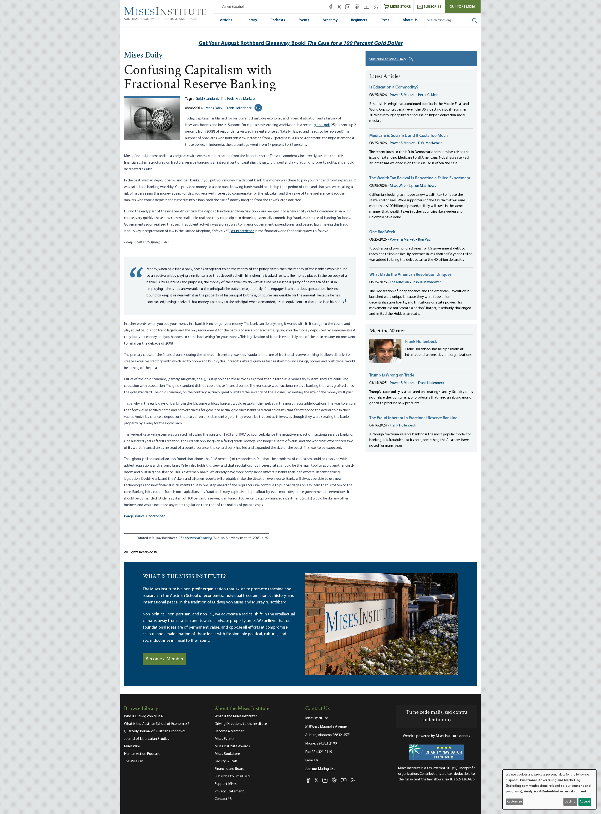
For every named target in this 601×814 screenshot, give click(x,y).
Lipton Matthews (422, 186)
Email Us (311, 760)
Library (251, 20)
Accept (585, 801)
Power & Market (402, 95)
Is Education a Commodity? (394, 87)
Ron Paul (424, 240)
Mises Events (224, 739)
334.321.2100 (326, 743)
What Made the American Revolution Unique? (410, 275)
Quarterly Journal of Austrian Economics (154, 731)
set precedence (242, 231)
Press (385, 20)
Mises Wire (398, 186)
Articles (226, 20)
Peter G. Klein (428, 95)
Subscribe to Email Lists (232, 776)
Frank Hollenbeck (238, 108)
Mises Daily (143, 56)
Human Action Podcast (142, 754)
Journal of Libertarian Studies (146, 739)
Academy (330, 20)
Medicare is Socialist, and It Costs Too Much (408, 136)
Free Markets (245, 99)
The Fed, (227, 99)
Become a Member (165, 659)
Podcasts (277, 20)
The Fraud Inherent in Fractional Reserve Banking (413, 418)
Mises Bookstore (227, 754)
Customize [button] (514, 801)
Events (303, 20)
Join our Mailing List (320, 769)
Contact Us (223, 799)
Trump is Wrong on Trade (391, 375)
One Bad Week (382, 232)
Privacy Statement (229, 791)
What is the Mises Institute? (236, 716)
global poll (322, 125)
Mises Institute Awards (232, 746)
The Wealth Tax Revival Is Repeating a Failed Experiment (419, 178)
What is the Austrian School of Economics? (156, 724)
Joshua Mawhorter (426, 282)
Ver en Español (233, 7)
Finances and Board (229, 769)
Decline (570, 801)
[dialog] (549, 789)
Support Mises (463, 7)
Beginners (359, 20)
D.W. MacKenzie (430, 143)
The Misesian (399, 282)
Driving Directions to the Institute (241, 724)
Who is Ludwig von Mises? (143, 716)
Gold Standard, (207, 99)
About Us (410, 20)
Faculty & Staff (226, 761)
